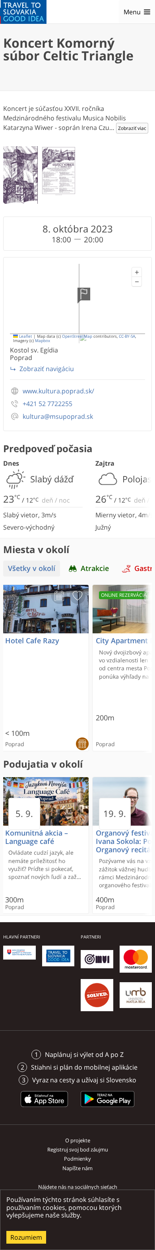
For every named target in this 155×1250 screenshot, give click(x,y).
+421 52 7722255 (47, 404)
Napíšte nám (77, 1168)
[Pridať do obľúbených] (77, 596)
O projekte (77, 1140)
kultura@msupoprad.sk (58, 416)
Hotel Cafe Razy (32, 641)
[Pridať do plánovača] (59, 596)
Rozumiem (26, 1237)
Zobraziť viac (132, 128)
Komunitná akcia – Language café (36, 837)
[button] (136, 272)
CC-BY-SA (127, 336)
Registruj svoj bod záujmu (77, 1149)
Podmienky (77, 1158)
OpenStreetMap (77, 336)
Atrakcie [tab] (95, 568)
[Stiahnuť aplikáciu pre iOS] (44, 1108)
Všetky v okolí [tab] (31, 568)
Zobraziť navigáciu (46, 368)
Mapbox (42, 340)
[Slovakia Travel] (23, 12)
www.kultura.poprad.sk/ (58, 391)
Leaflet (25, 336)
